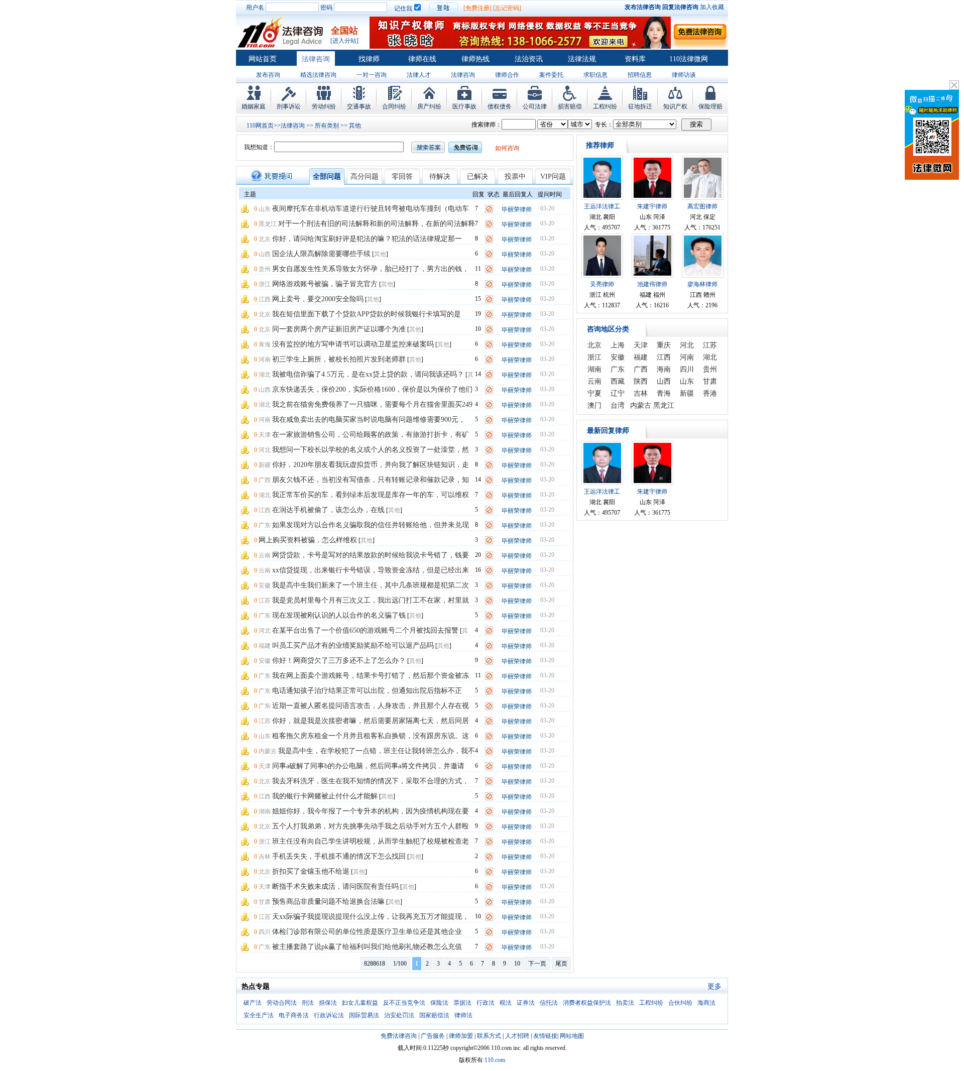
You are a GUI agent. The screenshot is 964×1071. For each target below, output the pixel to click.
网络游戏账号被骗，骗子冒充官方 (325, 284)
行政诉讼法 (329, 1015)
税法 (506, 1002)
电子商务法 (294, 1015)
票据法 (462, 1002)
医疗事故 (464, 106)
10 (517, 963)
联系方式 (489, 1035)
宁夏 (594, 393)
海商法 (706, 1002)
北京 (265, 239)
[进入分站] (344, 40)
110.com (495, 1059)
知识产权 (675, 106)
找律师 (369, 59)
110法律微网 (688, 59)
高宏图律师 (702, 206)
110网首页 (260, 125)
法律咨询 (316, 59)
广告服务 (433, 1035)
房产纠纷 (429, 106)
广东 (265, 525)
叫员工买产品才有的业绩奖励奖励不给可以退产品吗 (353, 645)
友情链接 (545, 1035)
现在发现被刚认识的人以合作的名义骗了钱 (339, 615)
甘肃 (265, 901)
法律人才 (419, 74)
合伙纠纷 (680, 1002)
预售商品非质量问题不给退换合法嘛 (328, 901)
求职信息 (595, 74)
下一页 (537, 963)
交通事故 (359, 106)
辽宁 (618, 393)
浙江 (265, 284)
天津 (265, 434)
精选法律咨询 (318, 74)
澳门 (594, 405)
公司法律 (535, 106)
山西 (265, 254)
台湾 (618, 405)
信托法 (549, 1002)
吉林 (265, 856)
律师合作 (507, 74)
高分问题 (364, 176)
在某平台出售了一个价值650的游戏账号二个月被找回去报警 (365, 630)
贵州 (265, 269)
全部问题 (327, 176)
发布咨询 (268, 74)
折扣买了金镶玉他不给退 (310, 871)
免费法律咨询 (399, 1035)
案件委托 (551, 74)
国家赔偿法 (434, 1015)
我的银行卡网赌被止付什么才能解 (325, 796)
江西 (265, 299)
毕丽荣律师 (517, 209)
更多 (714, 986)
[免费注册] (477, 8)
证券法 (526, 1002)
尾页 (561, 963)
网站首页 (263, 59)
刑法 (308, 1002)
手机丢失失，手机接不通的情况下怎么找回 (339, 856)
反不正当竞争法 (404, 1002)
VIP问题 (553, 176)
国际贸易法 (364, 1015)
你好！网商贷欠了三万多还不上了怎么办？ (339, 660)
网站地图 (572, 1035)
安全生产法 (259, 1015)
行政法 (485, 1002)
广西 (265, 480)
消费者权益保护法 (587, 1002)
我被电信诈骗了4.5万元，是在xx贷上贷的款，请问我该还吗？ (368, 374)
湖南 (265, 811)
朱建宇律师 (652, 206)
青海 (265, 344)
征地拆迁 (640, 106)
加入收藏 (712, 7)
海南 (664, 369)
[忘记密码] (507, 8)
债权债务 (500, 106)
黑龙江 (268, 223)
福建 (265, 645)
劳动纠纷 (324, 106)
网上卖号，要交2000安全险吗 (318, 299)
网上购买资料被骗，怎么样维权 (308, 540)
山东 (265, 208)
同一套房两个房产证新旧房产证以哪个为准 (339, 329)
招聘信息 (640, 74)
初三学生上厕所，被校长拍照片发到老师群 (339, 359)
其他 (355, 125)
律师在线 (422, 59)
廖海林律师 (702, 284)
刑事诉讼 (289, 106)
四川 (265, 931)
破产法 (253, 1002)
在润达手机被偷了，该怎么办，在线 (328, 510)
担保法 (328, 1002)
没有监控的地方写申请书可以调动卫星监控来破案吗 (353, 344)
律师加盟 (461, 1035)
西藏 (618, 381)
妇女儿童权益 (360, 1002)
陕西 (641, 381)
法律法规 (582, 59)
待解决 (439, 176)
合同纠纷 (394, 106)
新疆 (265, 464)
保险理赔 (710, 106)
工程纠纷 (605, 106)
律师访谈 (684, 74)
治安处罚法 (399, 1015)
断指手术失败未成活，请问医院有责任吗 (335, 886)
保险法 (439, 1002)
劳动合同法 (282, 1002)
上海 (618, 345)
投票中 (515, 176)
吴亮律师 (602, 284)
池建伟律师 (652, 284)
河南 (265, 359)
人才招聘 (517, 1035)
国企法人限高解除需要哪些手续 (321, 254)
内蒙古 (268, 751)
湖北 (265, 374)
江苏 (265, 600)
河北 (265, 449)
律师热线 (475, 59)
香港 (710, 393)
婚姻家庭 (254, 106)
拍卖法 (625, 1002)
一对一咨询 (371, 74)
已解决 (477, 176)
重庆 (664, 345)
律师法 (463, 1015)
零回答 (402, 176)
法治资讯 (529, 59)
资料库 (635, 59)
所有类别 (327, 125)
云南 (265, 555)
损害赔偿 (570, 106)
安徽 (265, 585)
